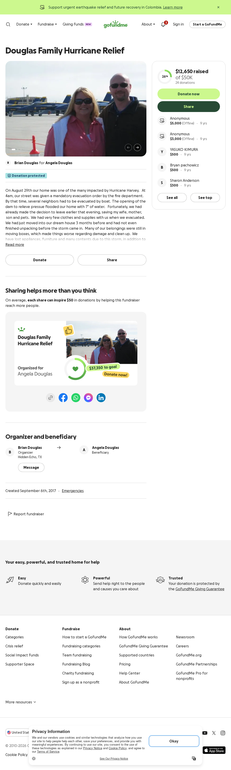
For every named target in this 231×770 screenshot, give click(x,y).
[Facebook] (63, 398)
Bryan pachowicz (184, 165)
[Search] (8, 24)
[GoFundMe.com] (115, 24)
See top (205, 198)
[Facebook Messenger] (88, 398)
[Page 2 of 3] (17, 149)
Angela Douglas (105, 448)
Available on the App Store (214, 750)
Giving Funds (77, 24)
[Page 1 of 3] (13, 149)
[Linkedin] (101, 398)
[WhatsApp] (75, 398)
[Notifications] (163, 24)
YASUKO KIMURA (184, 149)
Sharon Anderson (184, 180)
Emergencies (73, 491)
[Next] (137, 147)
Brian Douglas (30, 448)
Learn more (173, 7)
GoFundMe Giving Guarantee (200, 589)
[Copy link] (50, 398)
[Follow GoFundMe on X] (213, 732)
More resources (18, 702)
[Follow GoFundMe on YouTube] (204, 732)
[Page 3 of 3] (21, 149)
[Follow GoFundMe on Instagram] (222, 732)
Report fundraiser (29, 514)
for (43, 163)
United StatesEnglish (29, 732)
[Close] (218, 7)
